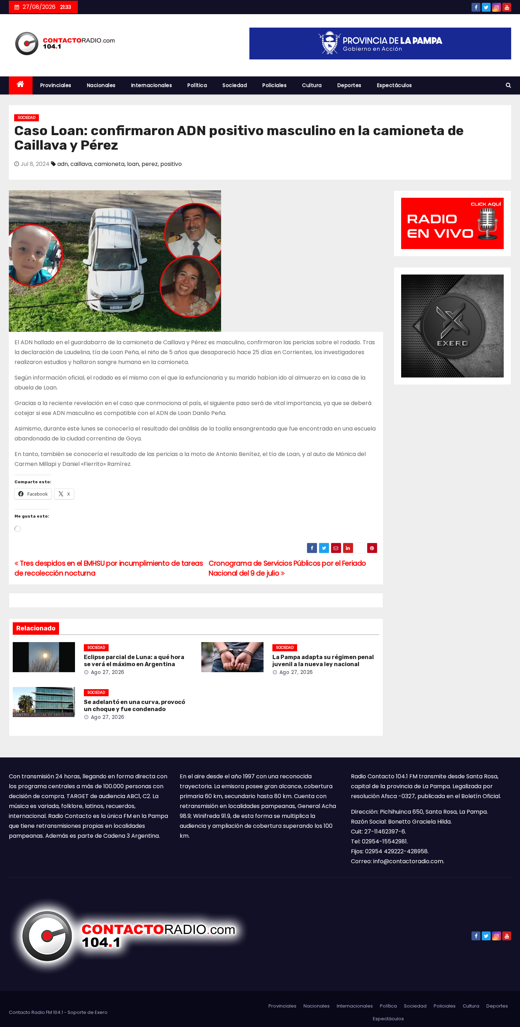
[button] (508, 85)
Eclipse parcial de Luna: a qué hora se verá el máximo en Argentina (134, 661)
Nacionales (101, 85)
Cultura (312, 85)
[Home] (21, 85)
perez (149, 164)
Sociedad (235, 85)
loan (133, 164)
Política (197, 85)
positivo (171, 164)
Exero (101, 1012)
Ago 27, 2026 (108, 672)
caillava (81, 164)
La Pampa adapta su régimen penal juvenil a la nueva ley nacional (323, 661)
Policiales (274, 85)
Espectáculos (394, 85)
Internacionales (151, 85)
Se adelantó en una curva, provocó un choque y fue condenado (134, 705)
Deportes (349, 85)
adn (62, 164)
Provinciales (55, 85)
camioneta (109, 164)
